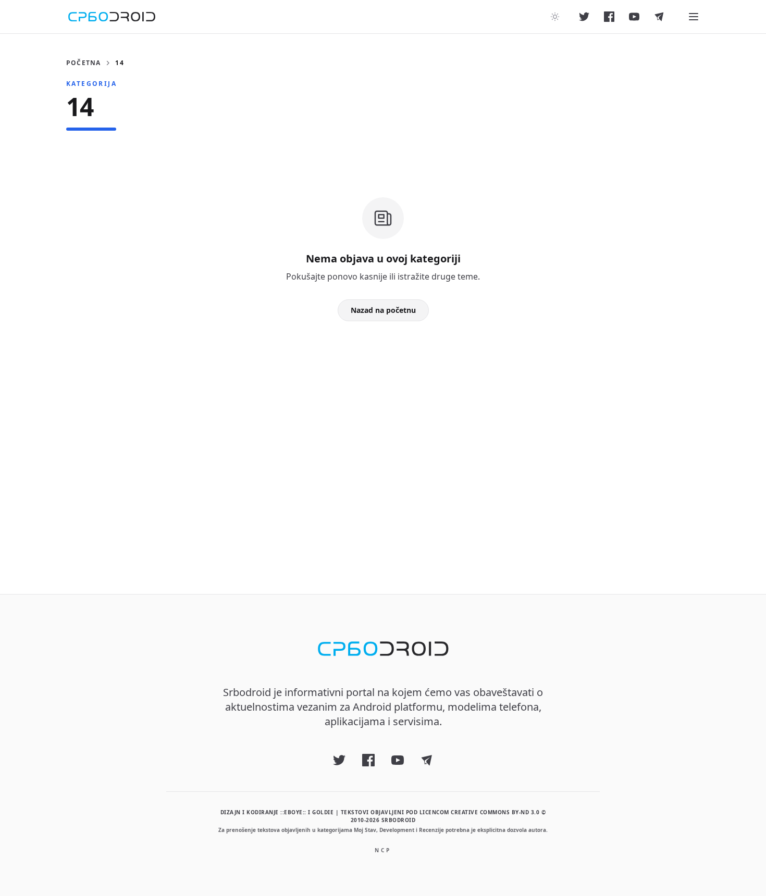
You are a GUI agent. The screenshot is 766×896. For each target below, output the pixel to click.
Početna (83, 63)
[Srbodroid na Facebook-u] (609, 16)
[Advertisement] (383, 441)
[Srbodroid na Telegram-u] (659, 16)
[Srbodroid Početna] (111, 16)
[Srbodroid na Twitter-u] (584, 16)
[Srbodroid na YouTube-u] (634, 16)
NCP (383, 850)
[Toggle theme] (555, 16)
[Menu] (693, 16)
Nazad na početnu (383, 310)
